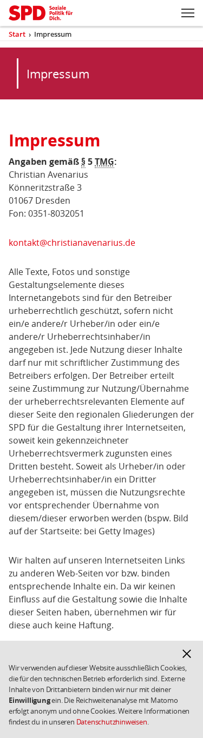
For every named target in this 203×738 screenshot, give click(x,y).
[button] (187, 654)
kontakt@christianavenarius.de (72, 243)
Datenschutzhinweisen (111, 722)
